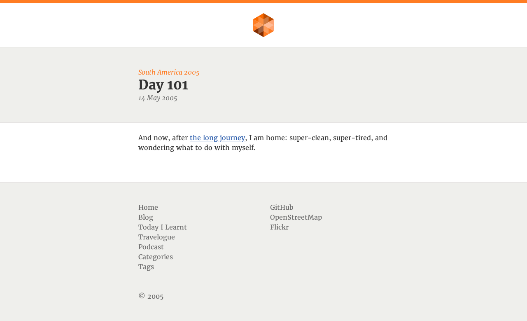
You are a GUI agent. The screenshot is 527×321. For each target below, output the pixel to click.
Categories (155, 257)
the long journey (217, 138)
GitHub (282, 207)
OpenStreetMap (296, 217)
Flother (263, 25)
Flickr (279, 227)
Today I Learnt (162, 227)
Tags (146, 266)
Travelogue (156, 237)
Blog (145, 217)
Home (148, 207)
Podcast (151, 247)
